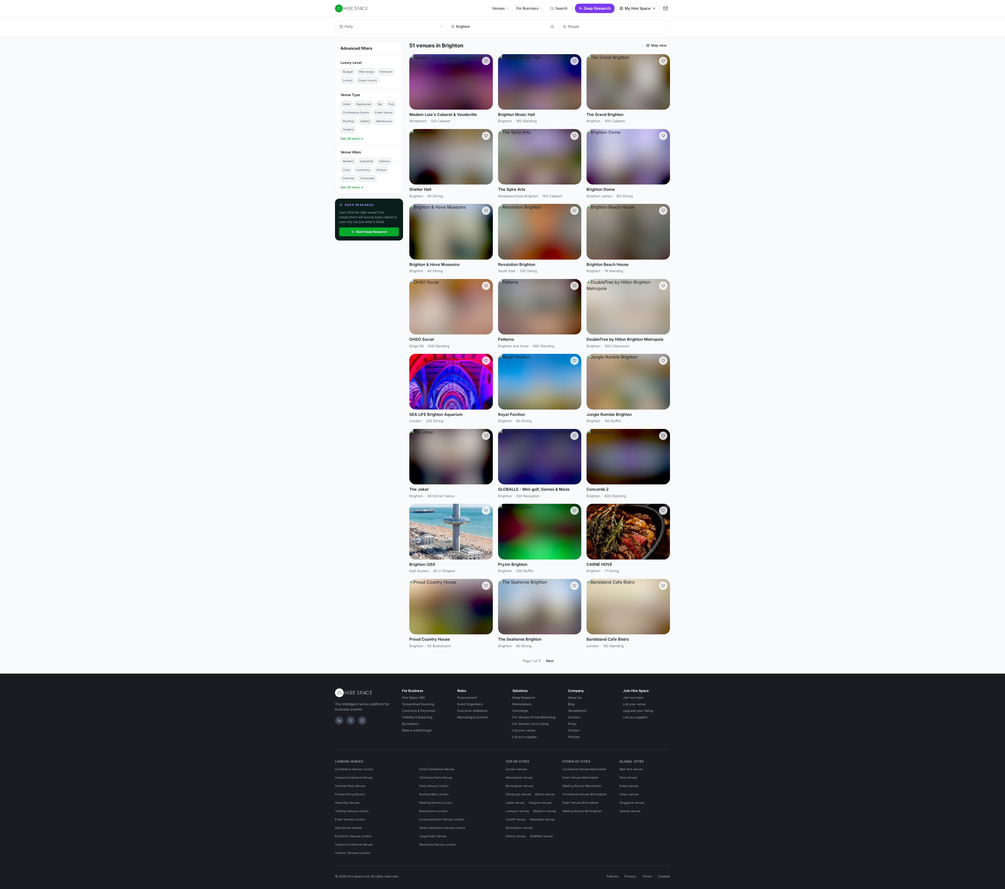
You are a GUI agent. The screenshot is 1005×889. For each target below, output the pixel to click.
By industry (410, 724)
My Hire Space (637, 8)
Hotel (346, 104)
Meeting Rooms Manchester (581, 786)
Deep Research (597, 8)
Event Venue (383, 112)
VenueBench (577, 711)
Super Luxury (368, 80)
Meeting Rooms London (436, 802)
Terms (647, 876)
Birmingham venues (519, 786)
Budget (348, 72)
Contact (574, 730)
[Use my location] (552, 27)
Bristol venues (545, 794)
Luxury (347, 80)
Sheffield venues (541, 836)
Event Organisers (470, 704)
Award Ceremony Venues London (442, 828)
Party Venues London (434, 786)
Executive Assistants (472, 711)
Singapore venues (631, 802)
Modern (348, 161)
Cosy (346, 170)
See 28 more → (351, 139)
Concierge (520, 711)
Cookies (664, 876)
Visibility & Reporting (417, 717)
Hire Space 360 (413, 698)
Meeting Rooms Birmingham (582, 811)
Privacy (630, 876)
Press (572, 724)
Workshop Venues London (437, 844)
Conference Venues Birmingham (584, 794)
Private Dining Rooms (350, 794)
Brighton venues (544, 811)
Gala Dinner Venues (348, 828)
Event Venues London (350, 819)
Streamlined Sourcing (418, 704)
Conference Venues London (354, 769)
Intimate (348, 178)
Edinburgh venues (518, 794)
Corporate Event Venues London (441, 819)
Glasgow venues (540, 802)
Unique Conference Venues (354, 777)
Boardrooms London (433, 811)
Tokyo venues (629, 794)
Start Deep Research (371, 232)
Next (550, 661)
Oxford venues (516, 836)
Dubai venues (628, 786)
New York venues (631, 769)
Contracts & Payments (418, 711)
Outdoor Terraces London (352, 853)
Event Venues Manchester (580, 777)
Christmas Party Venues (435, 777)
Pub (391, 104)
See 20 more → (351, 187)
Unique (381, 170)
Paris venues (628, 777)
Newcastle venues (542, 819)
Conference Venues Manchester (584, 769)
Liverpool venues (517, 811)
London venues (516, 769)
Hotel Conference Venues (436, 769)
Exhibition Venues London (353, 836)
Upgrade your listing (638, 711)
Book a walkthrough (417, 730)
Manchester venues (519, 777)
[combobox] (502, 26)
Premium (386, 72)
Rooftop (348, 121)
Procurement (467, 698)
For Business (527, 8)
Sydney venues (629, 811)
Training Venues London (352, 811)
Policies (573, 737)
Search (561, 8)
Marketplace (521, 704)
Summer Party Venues (350, 786)
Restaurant (363, 104)
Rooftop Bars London (434, 794)
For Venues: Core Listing (530, 724)
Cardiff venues (516, 819)
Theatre (348, 129)
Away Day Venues (347, 802)
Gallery (365, 121)
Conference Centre (356, 112)
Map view (659, 45)
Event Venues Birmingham (580, 802)
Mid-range (366, 72)
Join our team (633, 698)
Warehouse (384, 121)
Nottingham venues (519, 828)
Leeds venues (515, 802)
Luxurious (363, 170)
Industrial (366, 161)
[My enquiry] (665, 8)
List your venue (523, 730)
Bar (380, 104)
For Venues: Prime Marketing (533, 717)
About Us (574, 698)
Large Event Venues (432, 836)
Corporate (367, 178)
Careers (574, 717)
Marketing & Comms (472, 717)
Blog (571, 704)
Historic (384, 161)
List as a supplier (524, 737)
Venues (498, 8)
